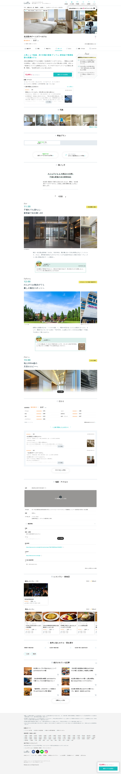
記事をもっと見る (60, 700)
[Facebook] (33, 751)
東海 (56, 740)
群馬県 (64, 735)
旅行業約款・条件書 (37, 747)
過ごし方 (60, 48)
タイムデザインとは (28, 747)
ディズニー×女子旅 (28, 730)
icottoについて (26, 755)
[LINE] (42, 751)
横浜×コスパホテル (60, 730)
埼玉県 (78, 735)
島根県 (54, 738)
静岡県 (26, 737)
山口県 (64, 738)
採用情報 (77, 755)
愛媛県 (40, 738)
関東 (40, 740)
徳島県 (31, 738)
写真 (38, 48)
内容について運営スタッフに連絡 (91, 568)
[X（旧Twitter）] (37, 751)
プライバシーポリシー (47, 747)
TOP (25, 7)
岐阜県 (35, 737)
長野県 (45, 737)
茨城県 (69, 735)
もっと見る (69, 86)
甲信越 (68, 740)
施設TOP (29, 48)
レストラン (94, 48)
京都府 (74, 737)
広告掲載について (70, 755)
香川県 (26, 738)
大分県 (78, 738)
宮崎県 (93, 738)
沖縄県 (31, 740)
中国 (63, 740)
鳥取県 (50, 738)
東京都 (83, 735)
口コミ (69, 48)
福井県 (59, 737)
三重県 (64, 737)
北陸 (72, 740)
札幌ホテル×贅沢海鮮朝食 (50, 730)
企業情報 (39, 755)
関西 (44, 740)
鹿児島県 (26, 740)
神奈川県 (88, 735)
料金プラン (48, 48)
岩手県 (35, 735)
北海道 (26, 735)
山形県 (50, 735)
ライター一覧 (33, 755)
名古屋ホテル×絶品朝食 (38, 730)
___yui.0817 (45, 264)
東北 (52, 740)
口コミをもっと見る (60, 470)
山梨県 (94, 735)
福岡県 (69, 738)
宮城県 (45, 735)
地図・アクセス (81, 48)
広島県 (59, 738)
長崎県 (83, 738)
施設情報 (30, 523)
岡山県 (45, 738)
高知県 (35, 738)
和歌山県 (88, 737)
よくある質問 (62, 755)
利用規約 (45, 755)
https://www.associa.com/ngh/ (33, 555)
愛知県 (31, 737)
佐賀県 (74, 738)
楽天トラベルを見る (63, 74)
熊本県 (88, 738)
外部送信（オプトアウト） (53, 755)
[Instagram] (46, 751)
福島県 (54, 735)
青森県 (31, 735)
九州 (48, 740)
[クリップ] (58, 675)
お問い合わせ (83, 755)
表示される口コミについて (89, 422)
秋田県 (40, 735)
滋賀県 (69, 737)
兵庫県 (94, 737)
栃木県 (59, 735)
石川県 (54, 737)
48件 (38, 40)
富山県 (50, 737)
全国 (36, 740)
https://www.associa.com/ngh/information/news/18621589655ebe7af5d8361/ (44, 547)
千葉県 (74, 735)
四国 (59, 740)
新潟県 (40, 737)
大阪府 (78, 737)
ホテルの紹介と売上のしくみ (90, 43)
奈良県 (83, 737)
